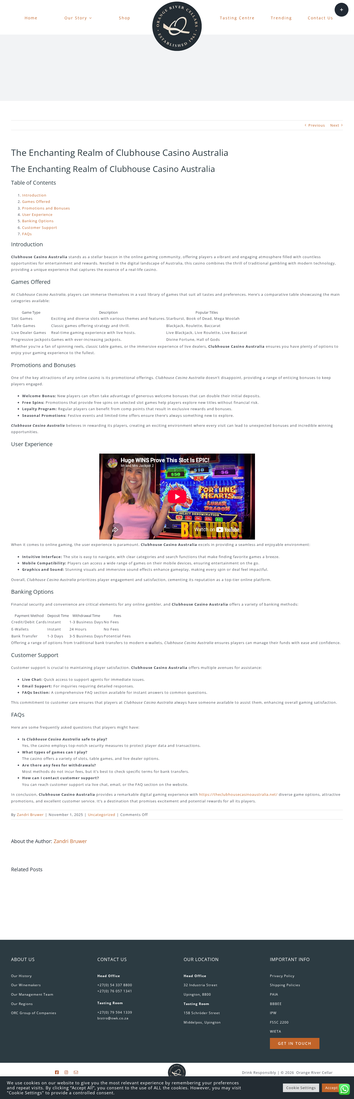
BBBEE (276, 1003)
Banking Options (38, 220)
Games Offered (36, 201)
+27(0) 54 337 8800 (114, 985)
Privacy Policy (282, 976)
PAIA (274, 994)
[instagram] (66, 1072)
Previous (316, 125)
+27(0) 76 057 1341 (114, 991)
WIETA (275, 1031)
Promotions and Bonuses (46, 208)
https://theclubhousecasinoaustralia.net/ (238, 794)
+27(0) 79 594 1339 (114, 1012)
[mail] (76, 1072)
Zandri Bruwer (30, 814)
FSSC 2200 (279, 1022)
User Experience (37, 214)
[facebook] (57, 1072)
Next (334, 125)
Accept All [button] (334, 1087)
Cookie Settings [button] (301, 1087)
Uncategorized (101, 814)
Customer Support (39, 227)
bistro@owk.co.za (113, 1018)
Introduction (34, 195)
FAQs (27, 233)
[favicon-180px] (177, 3)
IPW (273, 1013)
